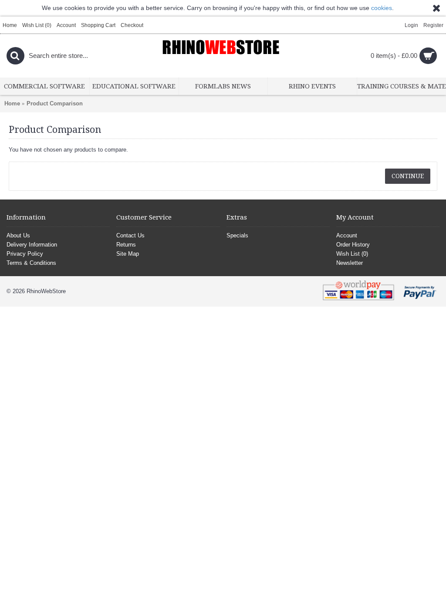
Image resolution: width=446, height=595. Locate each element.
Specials (237, 235)
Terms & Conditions (31, 263)
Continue (408, 175)
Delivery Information (32, 244)
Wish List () (352, 253)
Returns (126, 244)
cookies (381, 7)
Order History (353, 244)
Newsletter (349, 263)
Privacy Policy (25, 253)
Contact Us (130, 235)
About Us (18, 235)
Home (12, 103)
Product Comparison (55, 103)
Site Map (127, 253)
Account (346, 235)
